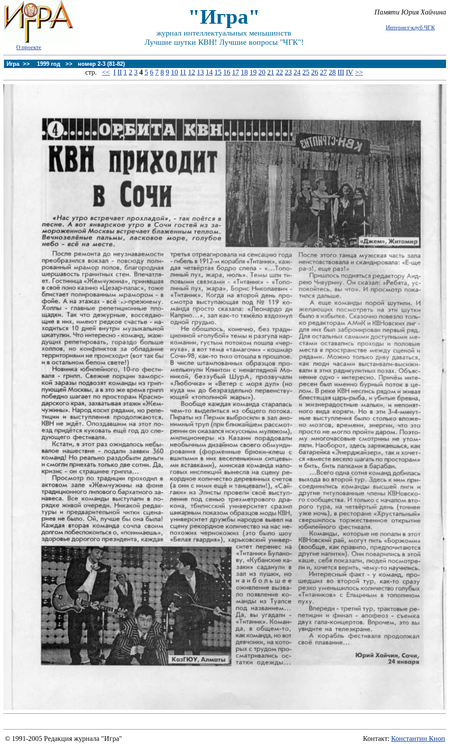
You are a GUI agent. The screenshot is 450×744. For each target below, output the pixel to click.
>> (359, 72)
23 (288, 72)
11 (183, 72)
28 (332, 72)
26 (314, 72)
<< (106, 72)
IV (349, 72)
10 (174, 72)
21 (270, 72)
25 (305, 72)
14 (209, 72)
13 (200, 72)
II (119, 72)
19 (253, 72)
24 (297, 72)
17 (235, 72)
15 (217, 72)
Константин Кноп (418, 738)
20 (261, 72)
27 (323, 72)
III (341, 72)
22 (279, 72)
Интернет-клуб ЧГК (410, 27)
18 (244, 72)
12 (191, 72)
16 (226, 72)
